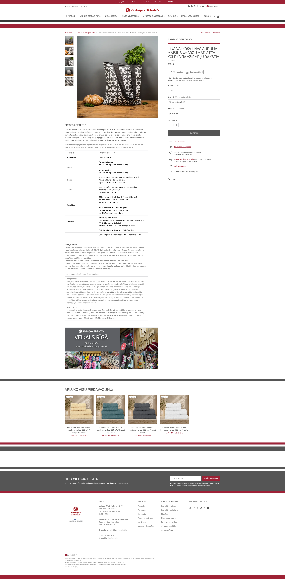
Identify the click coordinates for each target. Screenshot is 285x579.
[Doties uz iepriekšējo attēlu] (213, 459)
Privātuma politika (169, 522)
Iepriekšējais (206, 33)
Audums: (173, 86)
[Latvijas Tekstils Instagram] (192, 6)
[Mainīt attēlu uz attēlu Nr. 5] (69, 81)
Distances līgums (168, 518)
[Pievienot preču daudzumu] (176, 125)
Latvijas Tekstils (82, 558)
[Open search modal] (66, 16)
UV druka (142, 522)
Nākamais (216, 33)
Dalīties (173, 179)
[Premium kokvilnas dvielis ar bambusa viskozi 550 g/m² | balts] (174, 409)
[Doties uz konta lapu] (214, 16)
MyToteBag (125, 230)
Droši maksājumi (180, 166)
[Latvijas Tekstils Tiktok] (197, 6)
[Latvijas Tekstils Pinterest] (195, 6)
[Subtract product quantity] (170, 125)
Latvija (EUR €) (214, 6)
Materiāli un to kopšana (182, 147)
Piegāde (164, 514)
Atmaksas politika (168, 526)
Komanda (142, 514)
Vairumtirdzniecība (146, 526)
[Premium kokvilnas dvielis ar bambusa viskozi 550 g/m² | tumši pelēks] (142, 409)
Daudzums (172, 120)
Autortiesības (167, 530)
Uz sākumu (69, 33)
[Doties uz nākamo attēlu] (218, 459)
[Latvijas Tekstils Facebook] (189, 6)
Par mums (142, 510)
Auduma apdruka (145, 518)
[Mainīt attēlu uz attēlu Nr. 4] (69, 71)
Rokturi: (179, 97)
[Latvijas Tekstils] (142, 10)
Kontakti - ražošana (169, 510)
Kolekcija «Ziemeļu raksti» (85, 33)
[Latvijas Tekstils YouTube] (203, 6)
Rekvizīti (141, 506)
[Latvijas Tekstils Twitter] (200, 6)
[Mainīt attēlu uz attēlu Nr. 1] (69, 40)
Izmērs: (176, 109)
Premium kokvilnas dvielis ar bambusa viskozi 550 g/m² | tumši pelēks (142, 430)
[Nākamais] (210, 16)
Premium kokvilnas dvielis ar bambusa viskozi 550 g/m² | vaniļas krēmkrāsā (79, 430)
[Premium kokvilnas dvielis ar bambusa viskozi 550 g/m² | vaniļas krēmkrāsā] (79, 409)
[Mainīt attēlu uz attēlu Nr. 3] (69, 61)
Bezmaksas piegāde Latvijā (184, 159)
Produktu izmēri (179, 141)
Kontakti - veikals (168, 506)
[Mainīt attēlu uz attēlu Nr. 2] (69, 51)
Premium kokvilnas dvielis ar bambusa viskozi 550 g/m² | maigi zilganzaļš (111, 430)
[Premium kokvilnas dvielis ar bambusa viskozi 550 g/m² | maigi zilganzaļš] (110, 409)
